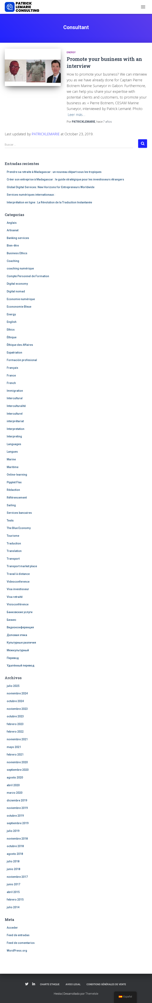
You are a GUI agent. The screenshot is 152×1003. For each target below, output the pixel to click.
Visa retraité (15, 596)
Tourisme (13, 535)
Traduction (14, 543)
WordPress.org (17, 950)
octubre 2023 (15, 716)
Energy (71, 52)
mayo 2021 (14, 747)
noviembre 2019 (17, 808)
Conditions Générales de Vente (106, 984)
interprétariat (15, 421)
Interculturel (15, 413)
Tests (10, 520)
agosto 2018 (15, 853)
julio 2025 (13, 685)
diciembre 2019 (17, 800)
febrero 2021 (15, 754)
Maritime (12, 467)
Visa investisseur (18, 589)
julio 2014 (13, 907)
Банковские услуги (19, 612)
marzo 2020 (14, 792)
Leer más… (76, 114)
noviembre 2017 (17, 876)
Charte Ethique (50, 984)
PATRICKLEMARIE (46, 134)
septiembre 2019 (17, 823)
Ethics (11, 329)
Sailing (11, 505)
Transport (13, 558)
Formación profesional (22, 360)
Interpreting (14, 436)
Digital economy (17, 283)
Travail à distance (18, 573)
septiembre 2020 (17, 769)
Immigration (15, 390)
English (11, 321)
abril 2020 (13, 785)
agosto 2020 (15, 777)
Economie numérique (21, 299)
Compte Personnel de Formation (28, 276)
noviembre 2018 (17, 838)
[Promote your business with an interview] (33, 67)
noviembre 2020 (17, 762)
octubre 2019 (15, 815)
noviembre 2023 (17, 708)
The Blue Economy (19, 528)
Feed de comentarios (21, 942)
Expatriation (14, 352)
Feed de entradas (18, 935)
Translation (14, 551)
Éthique (11, 337)
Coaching (13, 261)
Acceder (12, 927)
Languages (14, 444)
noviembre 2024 (17, 693)
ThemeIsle (91, 993)
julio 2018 (13, 861)
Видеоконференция (20, 627)
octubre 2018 (15, 846)
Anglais (12, 222)
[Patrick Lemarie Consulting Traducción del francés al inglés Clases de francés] (23, 7)
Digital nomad (16, 291)
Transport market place (22, 566)
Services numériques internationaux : (31, 194)
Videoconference (18, 581)
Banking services (18, 238)
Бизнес (11, 619)
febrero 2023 (15, 724)
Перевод (13, 658)
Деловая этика (17, 635)
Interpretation (15, 428)
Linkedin (33, 984)
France (11, 375)
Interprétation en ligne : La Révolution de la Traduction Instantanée (49, 202)
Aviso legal (73, 984)
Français (12, 367)
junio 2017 (13, 884)
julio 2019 (13, 830)
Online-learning (17, 474)
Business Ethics (17, 253)
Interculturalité (16, 406)
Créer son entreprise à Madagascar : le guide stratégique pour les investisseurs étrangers (65, 179)
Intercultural (15, 398)
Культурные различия (21, 642)
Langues (12, 451)
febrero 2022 (15, 731)
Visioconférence (17, 604)
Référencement (17, 497)
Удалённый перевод (20, 665)
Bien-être (13, 245)
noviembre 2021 (17, 739)
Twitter (26, 984)
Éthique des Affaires (20, 344)
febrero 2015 (15, 899)
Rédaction (13, 489)
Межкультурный (18, 650)
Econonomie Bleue (19, 306)
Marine (11, 459)
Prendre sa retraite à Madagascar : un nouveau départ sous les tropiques (54, 171)
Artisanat (12, 230)
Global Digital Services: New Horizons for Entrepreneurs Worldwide (50, 187)
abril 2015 (13, 892)
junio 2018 (13, 869)
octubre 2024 (15, 701)
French (11, 383)
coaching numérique (20, 268)
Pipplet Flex (14, 482)
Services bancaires (19, 512)
